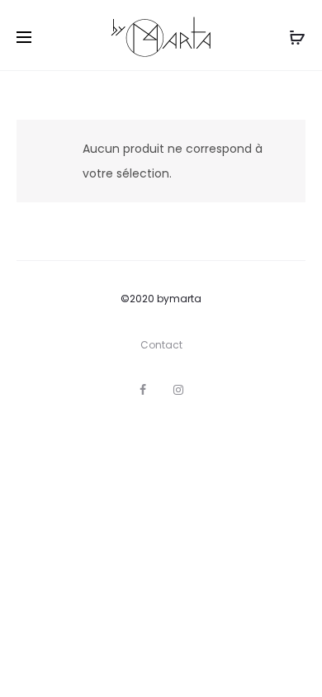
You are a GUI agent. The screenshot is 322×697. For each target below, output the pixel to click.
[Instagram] (178, 390)
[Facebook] (143, 390)
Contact (161, 345)
